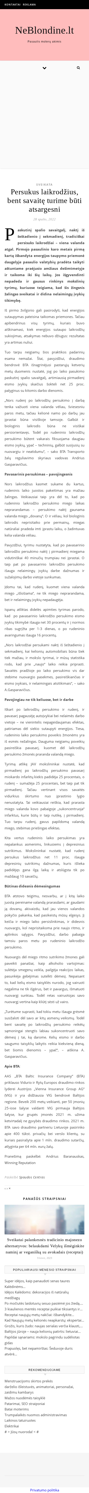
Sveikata (44, 185)
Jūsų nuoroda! (22, 1431)
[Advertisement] (44, 121)
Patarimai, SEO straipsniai (25, 1403)
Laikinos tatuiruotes (20, 1420)
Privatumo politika (44, 1490)
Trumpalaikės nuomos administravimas (36, 1415)
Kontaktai (13, 4)
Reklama (29, 4)
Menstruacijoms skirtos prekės (29, 1381)
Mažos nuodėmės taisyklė (25, 1398)
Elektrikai (12, 1426)
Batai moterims (17, 1409)
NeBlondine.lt (44, 30)
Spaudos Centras (32, 1177)
